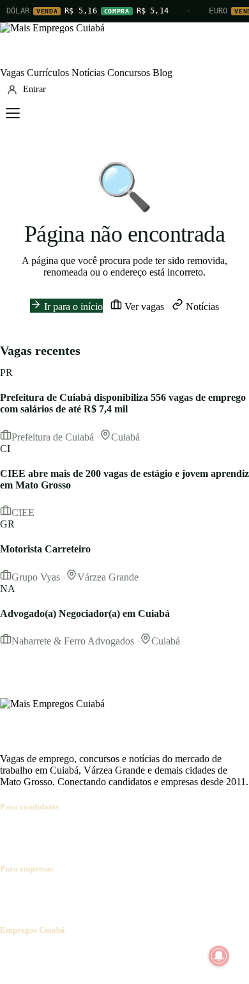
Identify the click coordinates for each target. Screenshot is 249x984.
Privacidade (181, 954)
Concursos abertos (158, 831)
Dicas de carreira (61, 843)
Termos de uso (125, 954)
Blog (162, 72)
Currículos (48, 72)
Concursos (128, 72)
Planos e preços (176, 893)
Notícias (88, 72)
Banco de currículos (102, 893)
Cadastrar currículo (80, 831)
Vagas (12, 72)
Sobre (12, 954)
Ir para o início (72, 306)
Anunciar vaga (29, 893)
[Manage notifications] (219, 956)
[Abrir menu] (13, 113)
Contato (78, 954)
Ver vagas (143, 306)
